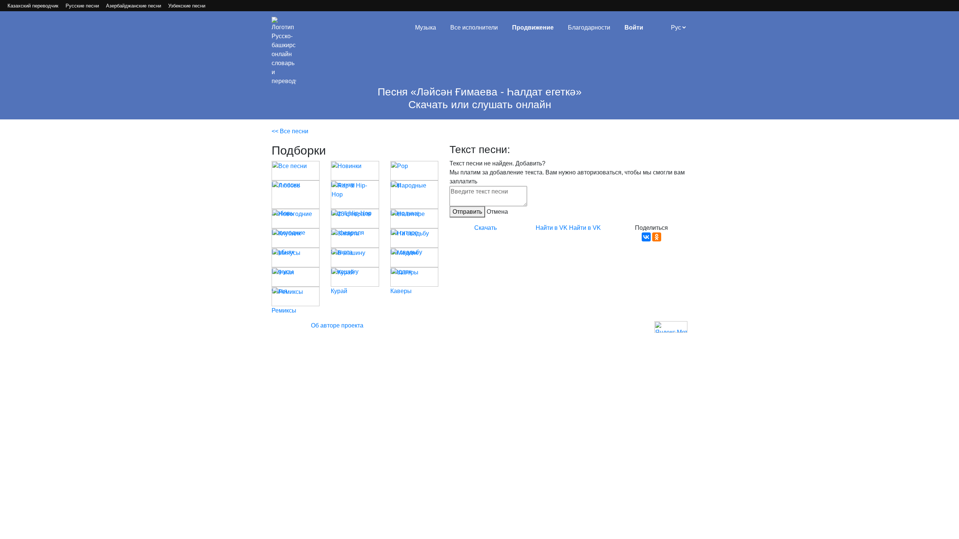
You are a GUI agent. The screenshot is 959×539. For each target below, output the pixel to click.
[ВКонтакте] (646, 236)
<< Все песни (290, 131)
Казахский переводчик (32, 6)
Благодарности (589, 27)
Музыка (425, 27)
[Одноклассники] (656, 236)
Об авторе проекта (337, 325)
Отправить (467, 211)
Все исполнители (474, 27)
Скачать (485, 228)
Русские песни (82, 6)
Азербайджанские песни (133, 6)
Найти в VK (552, 228)
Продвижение (533, 27)
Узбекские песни (186, 6)
